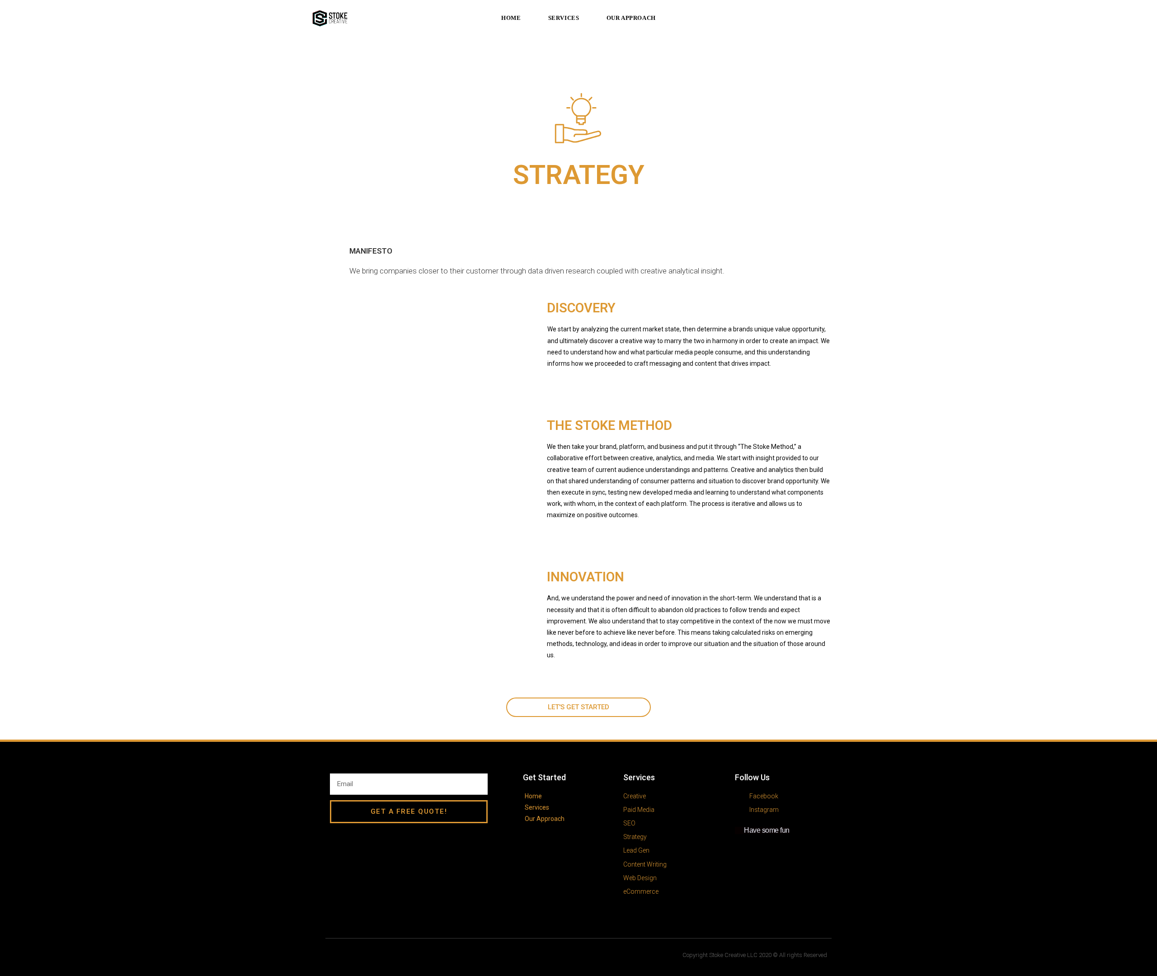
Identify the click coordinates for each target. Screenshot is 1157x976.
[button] (578, 707)
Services (639, 777)
